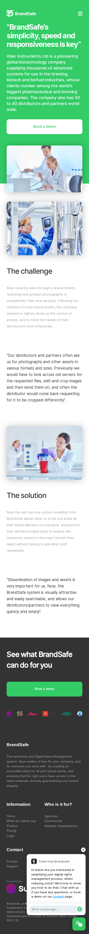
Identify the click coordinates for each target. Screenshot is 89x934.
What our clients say (21, 821)
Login (11, 835)
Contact (12, 861)
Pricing (11, 830)
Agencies (51, 816)
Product (12, 826)
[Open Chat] (79, 924)
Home (11, 816)
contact (58, 896)
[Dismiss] (83, 849)
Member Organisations (61, 826)
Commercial (53, 821)
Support (12, 866)
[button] (64, 10)
